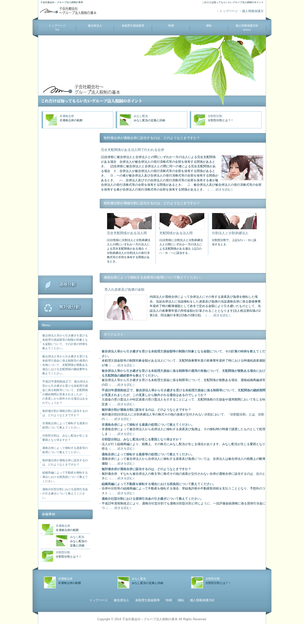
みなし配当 (141, 116)
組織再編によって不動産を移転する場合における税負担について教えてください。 (65, 477)
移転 (209, 25)
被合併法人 (95, 25)
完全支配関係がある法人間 (127, 233)
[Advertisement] (65, 204)
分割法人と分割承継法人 (230, 233)
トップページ (228, 11)
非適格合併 (67, 116)
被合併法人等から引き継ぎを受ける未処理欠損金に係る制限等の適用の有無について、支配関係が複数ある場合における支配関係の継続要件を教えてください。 (65, 365)
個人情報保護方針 (247, 27)
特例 (171, 25)
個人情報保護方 (253, 11)
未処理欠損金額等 (133, 25)
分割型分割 (215, 116)
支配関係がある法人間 (176, 233)
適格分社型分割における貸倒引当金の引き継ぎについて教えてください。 (65, 493)
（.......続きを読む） (220, 189)
